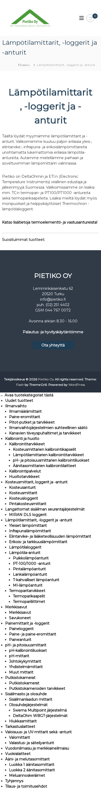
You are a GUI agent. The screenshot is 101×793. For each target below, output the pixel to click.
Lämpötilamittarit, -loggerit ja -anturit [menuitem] (38, 520)
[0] (90, 18)
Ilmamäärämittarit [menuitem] (25, 411)
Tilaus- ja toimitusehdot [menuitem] (26, 786)
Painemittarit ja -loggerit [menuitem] (27, 623)
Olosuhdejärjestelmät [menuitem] (28, 704)
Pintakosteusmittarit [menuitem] (27, 503)
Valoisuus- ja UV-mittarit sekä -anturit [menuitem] (38, 732)
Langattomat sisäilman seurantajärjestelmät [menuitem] (45, 509)
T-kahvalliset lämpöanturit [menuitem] (36, 579)
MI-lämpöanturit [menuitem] (27, 585)
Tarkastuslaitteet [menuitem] (20, 726)
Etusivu (24, 65)
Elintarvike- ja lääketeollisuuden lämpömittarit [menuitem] (50, 536)
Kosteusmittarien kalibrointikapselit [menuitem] (44, 449)
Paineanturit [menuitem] (20, 639)
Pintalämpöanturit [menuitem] (29, 569)
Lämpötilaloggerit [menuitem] (25, 547)
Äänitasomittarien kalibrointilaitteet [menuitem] (44, 465)
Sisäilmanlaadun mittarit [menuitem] (30, 699)
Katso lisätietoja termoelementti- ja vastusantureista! (49, 222)
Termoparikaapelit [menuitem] (29, 596)
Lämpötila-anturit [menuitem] (24, 552)
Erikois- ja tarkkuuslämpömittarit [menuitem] (38, 541)
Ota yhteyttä (53, 345)
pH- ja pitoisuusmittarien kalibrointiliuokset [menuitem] (51, 460)
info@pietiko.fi (53, 299)
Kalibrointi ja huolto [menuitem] (22, 438)
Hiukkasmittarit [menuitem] (23, 721)
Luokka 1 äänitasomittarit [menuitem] (31, 764)
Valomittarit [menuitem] (19, 737)
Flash (20, 385)
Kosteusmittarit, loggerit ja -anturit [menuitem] (36, 482)
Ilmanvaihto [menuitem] (16, 406)
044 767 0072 (58, 310)
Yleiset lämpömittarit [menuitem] (28, 525)
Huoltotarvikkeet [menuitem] (24, 476)
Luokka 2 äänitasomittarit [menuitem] (32, 770)
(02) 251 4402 (57, 304)
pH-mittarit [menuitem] (19, 656)
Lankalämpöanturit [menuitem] (30, 574)
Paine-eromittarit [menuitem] (24, 416)
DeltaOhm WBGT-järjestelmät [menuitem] (40, 715)
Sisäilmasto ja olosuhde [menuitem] (26, 694)
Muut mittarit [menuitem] (21, 672)
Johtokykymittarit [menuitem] (25, 661)
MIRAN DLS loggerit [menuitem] (28, 514)
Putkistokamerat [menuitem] (20, 677)
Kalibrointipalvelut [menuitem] (25, 471)
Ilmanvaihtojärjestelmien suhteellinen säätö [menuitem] (48, 427)
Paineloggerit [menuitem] (21, 628)
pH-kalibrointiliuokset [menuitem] (28, 650)
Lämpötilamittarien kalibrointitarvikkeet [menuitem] (48, 455)
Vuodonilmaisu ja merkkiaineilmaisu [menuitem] (37, 748)
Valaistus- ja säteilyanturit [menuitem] (31, 742)
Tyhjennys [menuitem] (14, 781)
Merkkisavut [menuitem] (16, 607)
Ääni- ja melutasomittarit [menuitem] (27, 759)
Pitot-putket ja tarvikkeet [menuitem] (32, 422)
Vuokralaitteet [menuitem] (18, 753)
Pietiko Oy (46, 379)
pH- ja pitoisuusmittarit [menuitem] (25, 645)
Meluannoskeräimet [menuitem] (27, 775)
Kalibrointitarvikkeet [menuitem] (27, 444)
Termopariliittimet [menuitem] (29, 601)
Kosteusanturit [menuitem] (22, 487)
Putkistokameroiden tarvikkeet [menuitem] (37, 688)
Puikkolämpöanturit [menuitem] (31, 558)
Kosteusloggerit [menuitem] (23, 498)
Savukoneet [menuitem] (20, 618)
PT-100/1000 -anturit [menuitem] (32, 563)
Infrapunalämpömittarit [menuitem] (30, 531)
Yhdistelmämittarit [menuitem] (26, 666)
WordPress (76, 385)
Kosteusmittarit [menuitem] (23, 493)
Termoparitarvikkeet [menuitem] (27, 590)
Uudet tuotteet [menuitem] (19, 400)
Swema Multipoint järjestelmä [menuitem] (40, 710)
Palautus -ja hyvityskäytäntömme (53, 332)
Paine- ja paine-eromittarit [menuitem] (32, 634)
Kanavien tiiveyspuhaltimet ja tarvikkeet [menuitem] (45, 433)
